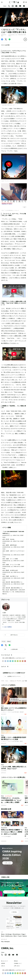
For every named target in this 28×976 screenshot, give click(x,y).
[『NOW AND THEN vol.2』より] (14, 87)
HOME (2, 680)
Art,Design (9, 934)
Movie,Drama (16, 934)
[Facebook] (16, 6)
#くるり (3, 641)
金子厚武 (7, 45)
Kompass (7, 941)
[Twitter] (9, 6)
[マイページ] (2, 2)
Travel (19, 936)
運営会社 (16, 961)
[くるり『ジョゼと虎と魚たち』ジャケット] (14, 184)
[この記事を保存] (25, 39)
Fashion (25, 936)
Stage (23, 934)
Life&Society (8, 936)
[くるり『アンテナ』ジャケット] (14, 155)
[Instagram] (13, 6)
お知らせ (3, 965)
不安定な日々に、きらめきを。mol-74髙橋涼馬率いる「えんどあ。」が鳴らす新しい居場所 (11, 800)
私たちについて (4, 961)
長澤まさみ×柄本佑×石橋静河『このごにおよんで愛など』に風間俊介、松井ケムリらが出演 (12, 832)
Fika (2, 941)
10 (25, 661)
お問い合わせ (17, 965)
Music (7, 680)
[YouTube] (20, 6)
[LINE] (24, 6)
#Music (9, 641)
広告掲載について (17, 963)
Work (15, 936)
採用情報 (3, 963)
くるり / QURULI (8, 627)
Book (2, 936)
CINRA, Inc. (7, 948)
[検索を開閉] (24, 2)
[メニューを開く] (26, 2)
